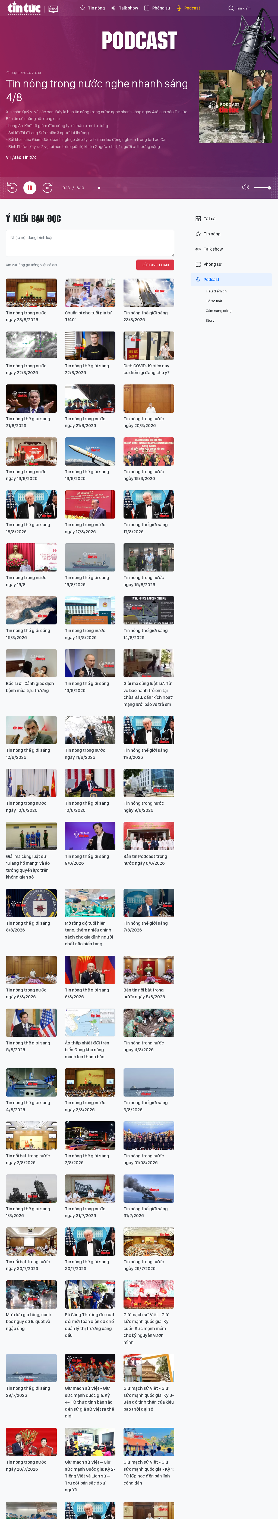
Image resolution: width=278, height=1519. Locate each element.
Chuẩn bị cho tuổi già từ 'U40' (88, 316)
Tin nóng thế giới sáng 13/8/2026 (87, 687)
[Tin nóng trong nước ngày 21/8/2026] (90, 398)
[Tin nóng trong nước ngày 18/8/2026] (149, 451)
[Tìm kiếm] (231, 9)
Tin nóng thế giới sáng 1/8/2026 (28, 1212)
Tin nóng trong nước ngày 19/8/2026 (26, 475)
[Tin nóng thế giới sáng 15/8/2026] (31, 610)
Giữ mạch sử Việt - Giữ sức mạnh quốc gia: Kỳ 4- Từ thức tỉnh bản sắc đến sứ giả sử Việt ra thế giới (89, 1402)
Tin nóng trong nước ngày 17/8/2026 (85, 528)
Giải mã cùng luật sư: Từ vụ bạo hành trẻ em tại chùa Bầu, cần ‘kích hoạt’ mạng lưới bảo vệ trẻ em (148, 694)
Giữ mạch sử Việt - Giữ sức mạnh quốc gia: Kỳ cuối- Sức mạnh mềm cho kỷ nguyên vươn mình (146, 1328)
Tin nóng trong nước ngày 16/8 (26, 581)
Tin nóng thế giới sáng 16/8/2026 (87, 581)
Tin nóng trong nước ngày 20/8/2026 (144, 422)
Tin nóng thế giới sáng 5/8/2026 (28, 1046)
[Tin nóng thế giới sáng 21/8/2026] (31, 398)
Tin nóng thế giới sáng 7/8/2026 (146, 926)
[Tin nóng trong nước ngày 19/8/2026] (31, 451)
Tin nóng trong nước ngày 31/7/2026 (85, 1212)
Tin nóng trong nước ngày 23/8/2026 (26, 316)
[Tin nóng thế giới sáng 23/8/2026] (149, 293)
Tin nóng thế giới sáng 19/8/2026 (87, 475)
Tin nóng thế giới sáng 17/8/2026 (146, 528)
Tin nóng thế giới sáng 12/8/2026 (28, 753)
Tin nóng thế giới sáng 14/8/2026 (146, 634)
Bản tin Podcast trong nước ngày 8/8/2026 (145, 860)
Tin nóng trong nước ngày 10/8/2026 (26, 806)
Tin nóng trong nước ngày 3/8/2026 (85, 1106)
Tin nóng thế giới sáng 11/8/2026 (146, 753)
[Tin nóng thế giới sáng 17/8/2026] (149, 504)
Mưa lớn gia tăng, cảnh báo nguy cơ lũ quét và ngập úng (28, 1321)
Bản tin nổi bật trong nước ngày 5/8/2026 (144, 993)
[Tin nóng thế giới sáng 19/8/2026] (90, 451)
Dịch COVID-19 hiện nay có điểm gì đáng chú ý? (147, 369)
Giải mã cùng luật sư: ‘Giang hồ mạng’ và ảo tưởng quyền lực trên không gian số (28, 867)
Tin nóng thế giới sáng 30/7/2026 (87, 1265)
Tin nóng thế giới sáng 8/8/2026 (28, 926)
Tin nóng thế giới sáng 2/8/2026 (87, 1159)
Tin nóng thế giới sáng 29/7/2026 (28, 1391)
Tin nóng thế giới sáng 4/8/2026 (28, 1106)
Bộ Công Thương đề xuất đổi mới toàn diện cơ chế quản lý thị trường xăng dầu (90, 1325)
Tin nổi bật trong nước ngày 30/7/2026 (28, 1265)
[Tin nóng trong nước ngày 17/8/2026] (90, 504)
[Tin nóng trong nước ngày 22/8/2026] (31, 345)
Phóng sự (161, 8)
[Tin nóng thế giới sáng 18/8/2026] (31, 504)
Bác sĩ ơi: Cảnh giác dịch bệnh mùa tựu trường (30, 687)
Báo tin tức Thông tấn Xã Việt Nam (53, 13)
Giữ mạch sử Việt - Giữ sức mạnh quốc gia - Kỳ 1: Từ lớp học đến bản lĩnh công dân (149, 1472)
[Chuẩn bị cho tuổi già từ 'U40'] (90, 293)
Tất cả (210, 218)
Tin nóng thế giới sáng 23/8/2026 (146, 316)
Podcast (192, 8)
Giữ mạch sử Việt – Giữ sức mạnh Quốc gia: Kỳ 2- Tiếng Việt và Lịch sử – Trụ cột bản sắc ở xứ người (90, 1475)
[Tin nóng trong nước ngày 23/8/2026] (31, 293)
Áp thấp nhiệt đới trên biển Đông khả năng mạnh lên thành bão (87, 1049)
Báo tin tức (24, 8)
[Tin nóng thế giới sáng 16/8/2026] (90, 557)
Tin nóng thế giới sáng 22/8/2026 (87, 369)
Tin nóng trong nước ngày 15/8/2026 (144, 581)
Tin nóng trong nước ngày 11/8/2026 (85, 753)
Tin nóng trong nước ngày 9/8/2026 (144, 806)
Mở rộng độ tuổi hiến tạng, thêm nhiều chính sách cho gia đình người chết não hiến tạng (89, 933)
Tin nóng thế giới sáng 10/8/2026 (87, 806)
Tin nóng (96, 8)
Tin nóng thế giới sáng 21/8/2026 (28, 422)
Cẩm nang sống (219, 310)
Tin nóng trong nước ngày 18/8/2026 (144, 475)
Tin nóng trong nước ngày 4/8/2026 (144, 1046)
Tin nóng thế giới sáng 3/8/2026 (146, 1106)
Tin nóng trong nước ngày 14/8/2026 (85, 634)
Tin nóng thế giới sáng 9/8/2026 (87, 860)
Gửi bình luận (155, 264)
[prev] (12, 188)
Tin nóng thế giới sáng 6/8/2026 (87, 993)
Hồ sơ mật (214, 301)
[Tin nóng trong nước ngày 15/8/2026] (149, 557)
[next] (47, 188)
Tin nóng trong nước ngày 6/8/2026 (26, 993)
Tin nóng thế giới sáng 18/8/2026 (28, 528)
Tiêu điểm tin (216, 291)
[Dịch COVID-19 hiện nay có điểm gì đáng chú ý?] (149, 345)
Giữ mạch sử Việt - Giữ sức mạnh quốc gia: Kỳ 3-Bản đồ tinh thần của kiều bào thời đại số (149, 1398)
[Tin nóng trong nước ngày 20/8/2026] (149, 398)
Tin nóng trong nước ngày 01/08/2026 (144, 1159)
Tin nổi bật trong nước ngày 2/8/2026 (28, 1159)
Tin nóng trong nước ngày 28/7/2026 (26, 1465)
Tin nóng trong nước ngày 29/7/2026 (144, 1265)
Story (210, 320)
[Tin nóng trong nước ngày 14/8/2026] (90, 610)
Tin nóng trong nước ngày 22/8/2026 (26, 369)
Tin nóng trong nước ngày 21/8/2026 (85, 422)
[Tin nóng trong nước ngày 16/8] (31, 557)
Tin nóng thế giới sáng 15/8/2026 (28, 634)
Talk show (128, 8)
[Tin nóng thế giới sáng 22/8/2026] (90, 345)
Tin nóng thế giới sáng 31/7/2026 (146, 1212)
